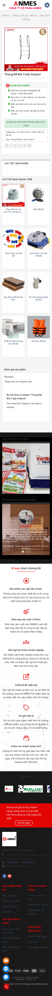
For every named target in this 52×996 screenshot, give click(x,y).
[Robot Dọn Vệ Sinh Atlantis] (38, 239)
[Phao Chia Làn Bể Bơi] (13, 239)
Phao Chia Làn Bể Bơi (13, 254)
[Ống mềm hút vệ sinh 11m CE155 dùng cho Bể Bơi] (13, 195)
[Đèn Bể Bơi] (38, 195)
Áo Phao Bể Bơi (38, 341)
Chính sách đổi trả (38, 904)
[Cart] (47, 5)
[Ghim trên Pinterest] (25, 146)
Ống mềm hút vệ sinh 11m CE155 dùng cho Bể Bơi (13, 210)
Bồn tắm (6, 911)
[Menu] (4, 5)
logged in (26, 403)
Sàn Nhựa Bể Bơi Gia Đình (13, 298)
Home (5, 15)
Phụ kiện (32, 941)
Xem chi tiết (19, 100)
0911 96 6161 (22, 122)
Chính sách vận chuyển (36, 912)
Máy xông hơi (9, 895)
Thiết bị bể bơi (10, 906)
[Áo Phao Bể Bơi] (38, 327)
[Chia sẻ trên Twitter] (16, 146)
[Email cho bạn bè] (20, 146)
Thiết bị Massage (37, 936)
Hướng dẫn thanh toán (11, 940)
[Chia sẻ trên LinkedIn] (29, 146)
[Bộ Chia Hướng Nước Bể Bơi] (38, 283)
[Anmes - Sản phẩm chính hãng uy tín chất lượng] (25, 5)
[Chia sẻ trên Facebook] (11, 146)
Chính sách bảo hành (36, 897)
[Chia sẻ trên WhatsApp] (6, 146)
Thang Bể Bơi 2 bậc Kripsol (22, 139)
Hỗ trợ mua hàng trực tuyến (11, 930)
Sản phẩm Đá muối (38, 947)
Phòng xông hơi (10, 900)
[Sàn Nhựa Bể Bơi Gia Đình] (13, 283)
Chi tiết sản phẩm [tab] (16, 163)
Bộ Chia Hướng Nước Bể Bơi (38, 298)
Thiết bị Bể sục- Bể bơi (24, 15)
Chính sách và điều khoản (25, 977)
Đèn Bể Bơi (39, 209)
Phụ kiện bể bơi (23, 132)
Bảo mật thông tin (26, 979)
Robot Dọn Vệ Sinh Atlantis (38, 254)
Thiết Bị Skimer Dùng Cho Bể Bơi (13, 342)
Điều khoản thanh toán (11, 949)
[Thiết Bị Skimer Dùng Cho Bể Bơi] (13, 327)
